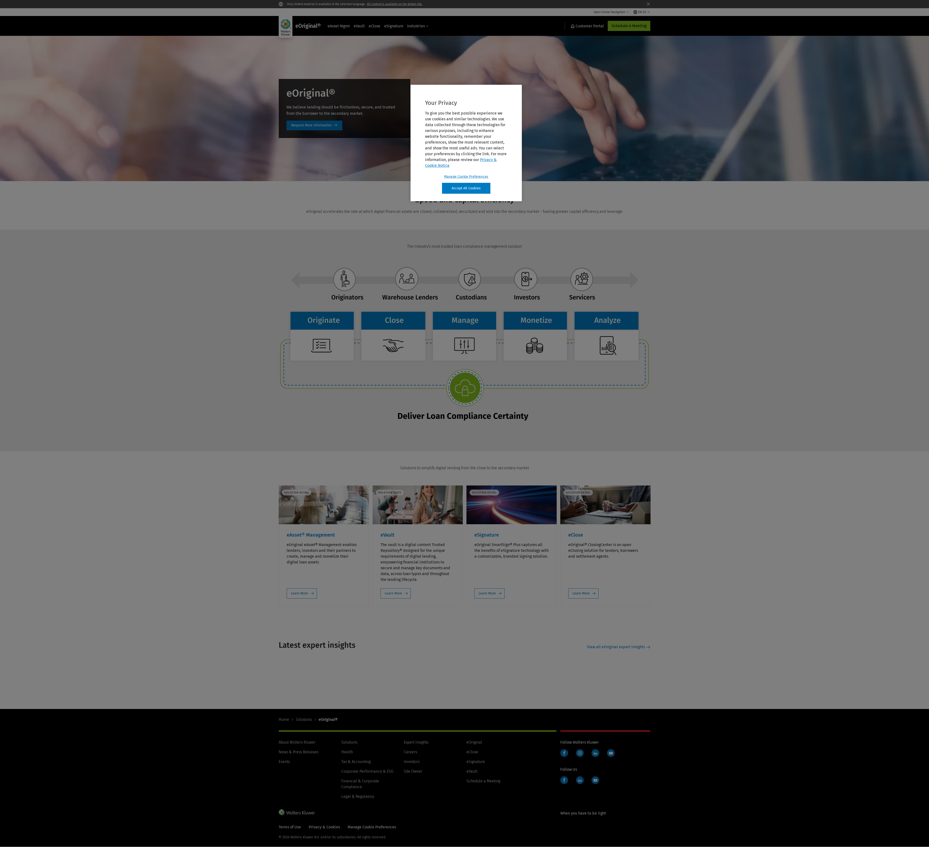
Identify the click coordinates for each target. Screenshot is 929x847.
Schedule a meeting (314, 125)
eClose (374, 26)
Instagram (580, 753)
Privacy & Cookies (324, 827)
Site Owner (413, 771)
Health (347, 752)
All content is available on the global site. (394, 4)
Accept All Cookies (466, 188)
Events (284, 761)
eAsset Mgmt (339, 26)
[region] (466, 143)
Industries (416, 26)
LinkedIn (595, 753)
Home (284, 719)
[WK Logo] (297, 812)
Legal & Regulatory (357, 796)
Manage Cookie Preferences (466, 177)
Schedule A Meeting (629, 25)
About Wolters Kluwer (297, 742)
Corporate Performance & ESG (367, 771)
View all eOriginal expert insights (616, 647)
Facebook (564, 753)
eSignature (393, 26)
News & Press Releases (298, 752)
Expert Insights (416, 742)
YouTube (611, 753)
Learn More (299, 593)
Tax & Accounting (356, 761)
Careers (410, 752)
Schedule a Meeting (483, 781)
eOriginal (474, 742)
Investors (412, 761)
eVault (359, 26)
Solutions (304, 719)
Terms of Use (290, 827)
